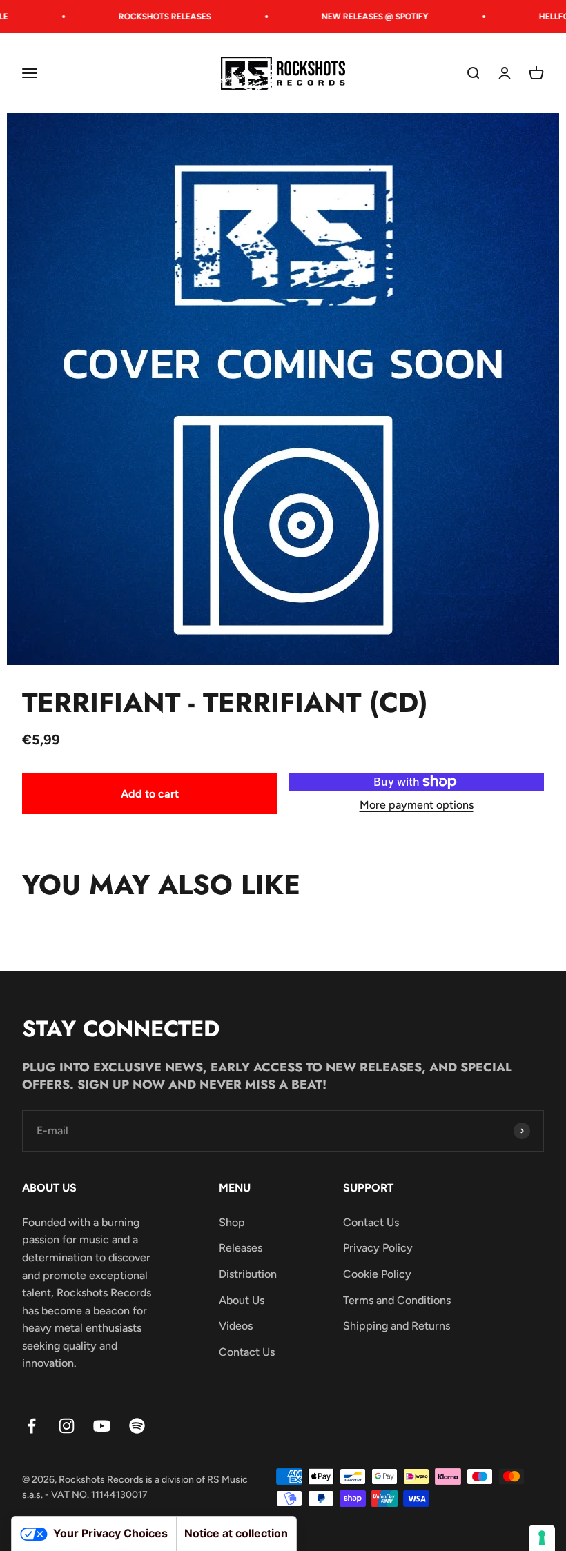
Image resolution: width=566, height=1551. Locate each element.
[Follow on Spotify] (137, 1425)
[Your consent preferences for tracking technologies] (542, 1538)
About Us (241, 1300)
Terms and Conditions (397, 1300)
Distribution (248, 1274)
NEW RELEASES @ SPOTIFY (364, 16)
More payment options (417, 804)
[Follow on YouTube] (101, 1425)
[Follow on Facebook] (31, 1425)
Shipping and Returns (396, 1325)
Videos (236, 1325)
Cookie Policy (377, 1274)
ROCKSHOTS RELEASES (154, 16)
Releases (240, 1247)
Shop (232, 1222)
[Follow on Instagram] (66, 1425)
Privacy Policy (378, 1247)
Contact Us (247, 1352)
